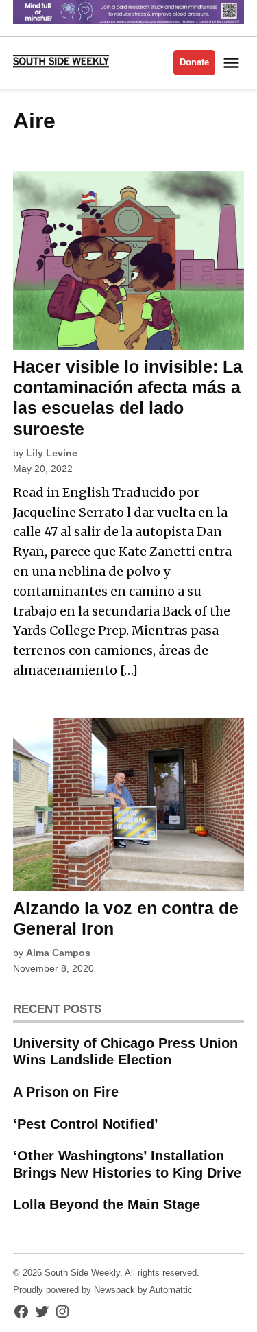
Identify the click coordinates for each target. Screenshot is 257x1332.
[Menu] (233, 63)
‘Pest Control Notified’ (85, 1124)
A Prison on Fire (66, 1091)
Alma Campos (58, 952)
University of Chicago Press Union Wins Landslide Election (125, 1051)
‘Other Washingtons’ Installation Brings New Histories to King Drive (127, 1164)
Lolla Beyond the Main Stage (106, 1204)
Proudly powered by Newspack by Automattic (103, 1290)
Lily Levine (51, 452)
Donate (194, 62)
